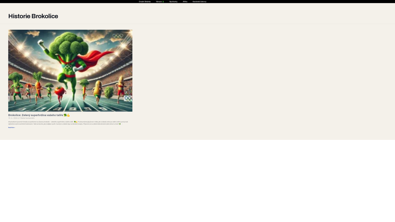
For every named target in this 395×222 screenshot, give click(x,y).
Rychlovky (173, 2)
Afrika (185, 2)
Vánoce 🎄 (160, 2)
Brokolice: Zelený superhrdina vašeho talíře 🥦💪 (39, 115)
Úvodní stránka (145, 2)
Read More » (11, 127)
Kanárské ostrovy (199, 2)
